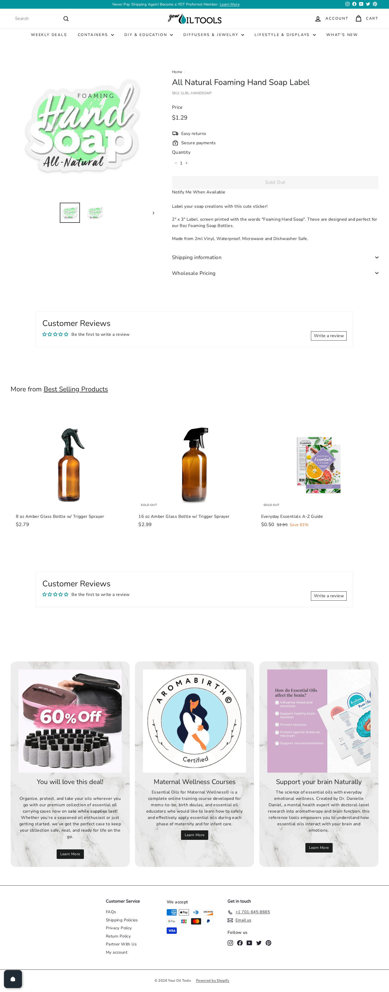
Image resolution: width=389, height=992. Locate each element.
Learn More (229, 4)
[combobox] (42, 18)
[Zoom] (82, 126)
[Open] (13, 979)
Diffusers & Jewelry (211, 34)
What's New (342, 34)
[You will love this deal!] (70, 721)
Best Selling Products (76, 389)
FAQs (111, 911)
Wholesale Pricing (194, 273)
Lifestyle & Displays (283, 34)
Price (177, 107)
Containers (94, 34)
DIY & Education (146, 34)
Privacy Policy (119, 928)
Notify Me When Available (198, 192)
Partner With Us (121, 944)
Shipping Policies (122, 920)
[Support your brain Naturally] (318, 721)
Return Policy (118, 936)
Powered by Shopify (212, 980)
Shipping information (197, 257)
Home (177, 71)
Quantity (181, 152)
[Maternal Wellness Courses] (194, 721)
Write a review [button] (329, 336)
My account (116, 952)
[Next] (151, 212)
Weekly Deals (49, 34)
